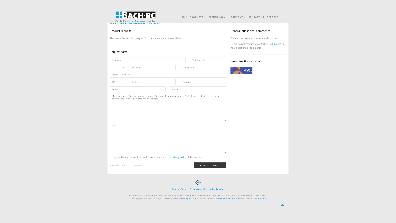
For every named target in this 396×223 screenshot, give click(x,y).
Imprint (175, 189)
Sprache (273, 16)
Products (197, 16)
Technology (217, 16)
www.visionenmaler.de (228, 198)
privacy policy (179, 157)
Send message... (210, 165)
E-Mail (275, 43)
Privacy (184, 189)
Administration (217, 189)
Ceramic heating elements (132, 23)
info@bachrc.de (190, 198)
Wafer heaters (153, 23)
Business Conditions (199, 189)
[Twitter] (198, 182)
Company (237, 16)
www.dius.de (260, 198)
